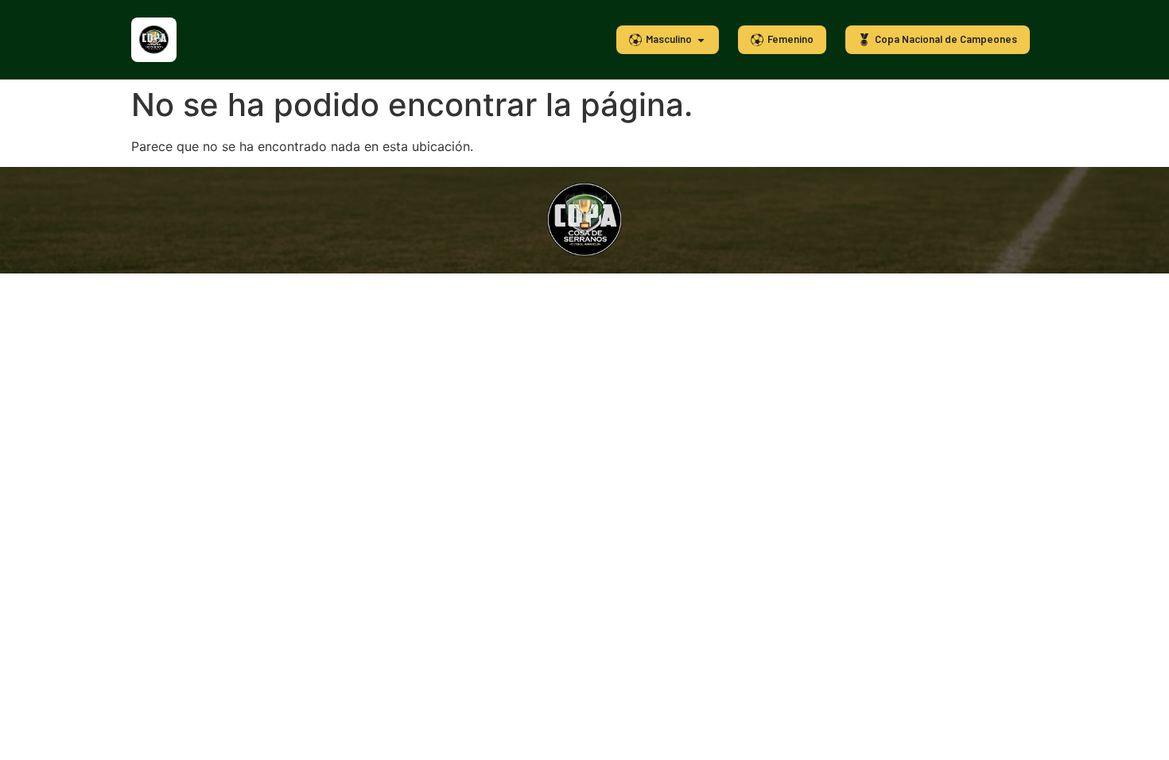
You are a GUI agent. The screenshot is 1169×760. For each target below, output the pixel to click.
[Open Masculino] (701, 40)
